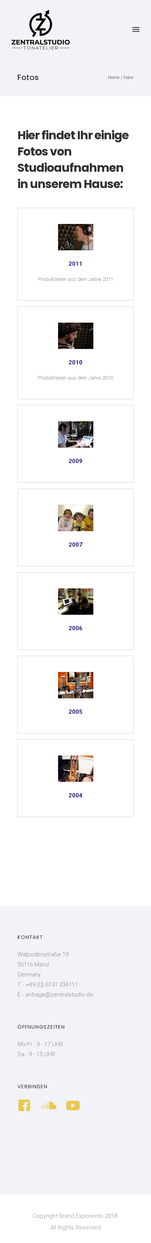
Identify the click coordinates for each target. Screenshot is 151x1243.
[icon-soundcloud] (50, 1106)
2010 (75, 362)
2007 (75, 544)
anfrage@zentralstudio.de (59, 994)
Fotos (129, 77)
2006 (75, 628)
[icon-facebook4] (26, 1106)
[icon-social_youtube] (73, 1106)
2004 (75, 795)
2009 (75, 461)
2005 (75, 711)
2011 (75, 263)
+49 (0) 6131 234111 (52, 984)
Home (114, 77)
